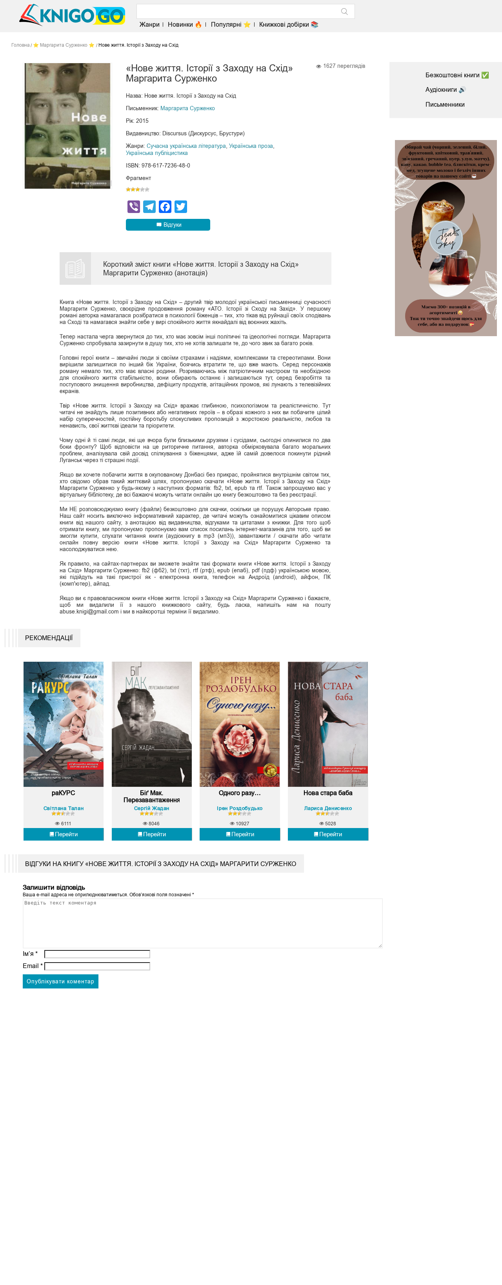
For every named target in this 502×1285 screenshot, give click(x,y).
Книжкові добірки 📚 (288, 24)
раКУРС (63, 793)
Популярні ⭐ (231, 24)
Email (33, 966)
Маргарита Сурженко (187, 108)
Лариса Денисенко (328, 808)
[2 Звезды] (133, 189)
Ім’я (30, 953)
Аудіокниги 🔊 (446, 89)
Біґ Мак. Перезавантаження (152, 796)
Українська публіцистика (157, 153)
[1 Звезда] (128, 189)
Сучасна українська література (186, 146)
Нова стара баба (328, 793)
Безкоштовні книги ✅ (457, 75)
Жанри (150, 24)
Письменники (445, 104)
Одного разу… (240, 793)
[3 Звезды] (137, 189)
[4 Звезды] (142, 189)
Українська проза (251, 146)
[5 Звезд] (147, 189)
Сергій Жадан (151, 808)
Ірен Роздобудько (240, 808)
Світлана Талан (64, 808)
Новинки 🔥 (185, 24)
